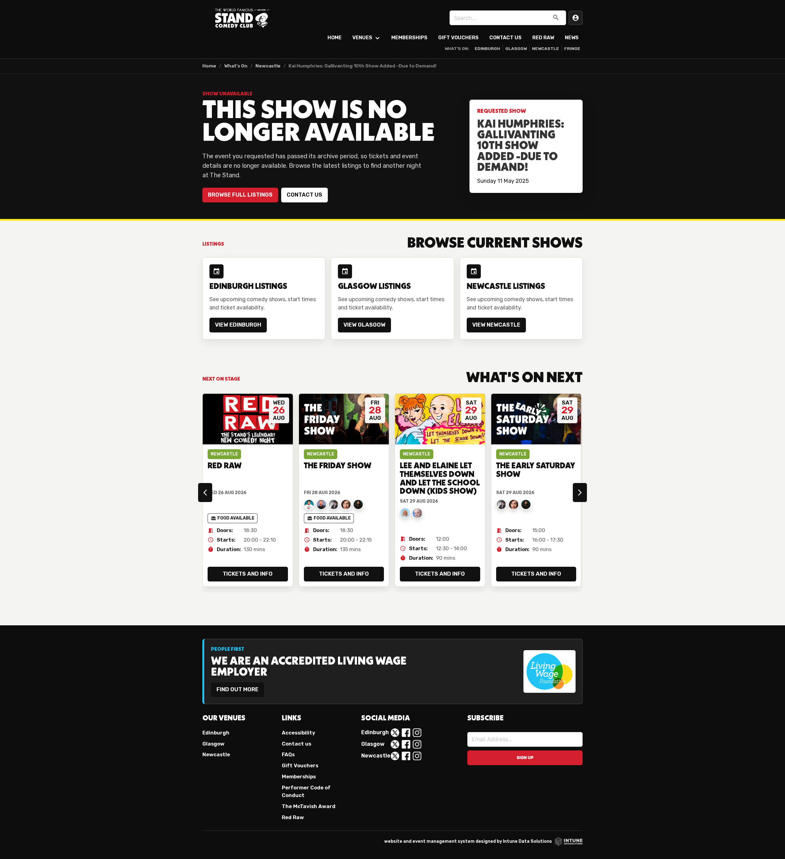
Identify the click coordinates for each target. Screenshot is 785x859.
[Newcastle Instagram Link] (417, 756)
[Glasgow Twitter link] (395, 744)
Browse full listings (240, 194)
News (572, 37)
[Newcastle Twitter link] (395, 756)
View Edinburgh (238, 324)
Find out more (237, 689)
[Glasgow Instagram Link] (417, 744)
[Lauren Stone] (333, 504)
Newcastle (545, 48)
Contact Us (505, 37)
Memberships (409, 37)
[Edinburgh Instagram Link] (417, 732)
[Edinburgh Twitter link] (395, 732)
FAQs (288, 754)
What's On (235, 66)
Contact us (304, 194)
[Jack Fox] (309, 504)
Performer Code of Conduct (306, 791)
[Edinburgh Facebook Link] (406, 732)
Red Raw (543, 37)
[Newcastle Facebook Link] (406, 756)
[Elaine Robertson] (405, 513)
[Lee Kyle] (417, 513)
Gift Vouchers (458, 37)
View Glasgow (364, 324)
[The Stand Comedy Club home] (242, 18)
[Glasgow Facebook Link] (406, 744)
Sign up (525, 757)
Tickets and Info (248, 573)
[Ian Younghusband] (321, 504)
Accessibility (298, 733)
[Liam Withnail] (358, 504)
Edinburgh (487, 48)
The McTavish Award (308, 806)
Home (334, 37)
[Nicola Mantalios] (346, 504)
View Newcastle (496, 324)
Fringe (572, 48)
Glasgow (516, 48)
